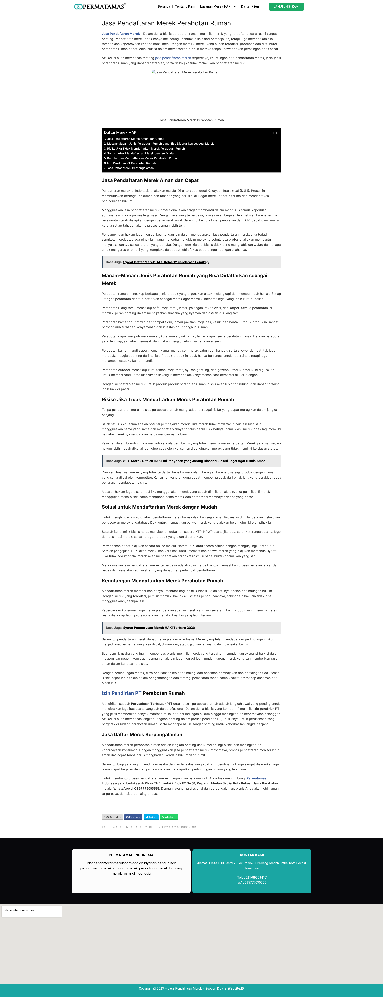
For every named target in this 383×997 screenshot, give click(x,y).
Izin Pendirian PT (122, 693)
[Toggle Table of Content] (272, 133)
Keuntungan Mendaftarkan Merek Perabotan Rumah (143, 158)
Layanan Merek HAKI (215, 6)
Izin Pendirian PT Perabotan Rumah (131, 163)
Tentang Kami (185, 6)
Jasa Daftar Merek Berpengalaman (130, 168)
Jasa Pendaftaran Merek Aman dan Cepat (135, 138)
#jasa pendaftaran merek (134, 827)
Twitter (152, 817)
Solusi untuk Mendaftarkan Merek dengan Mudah (141, 153)
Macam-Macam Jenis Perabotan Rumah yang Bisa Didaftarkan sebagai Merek (160, 143)
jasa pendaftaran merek (173, 58)
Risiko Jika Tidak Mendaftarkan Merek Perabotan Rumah (146, 148)
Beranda (164, 6)
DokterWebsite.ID (230, 988)
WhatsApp (170, 817)
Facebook (134, 817)
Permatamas (256, 778)
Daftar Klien (250, 6)
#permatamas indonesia (178, 827)
